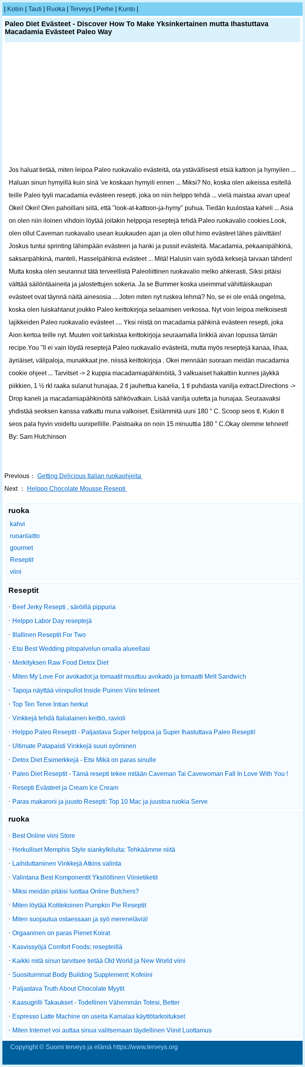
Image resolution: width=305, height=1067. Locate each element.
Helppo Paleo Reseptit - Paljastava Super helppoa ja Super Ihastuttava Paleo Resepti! (133, 732)
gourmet (21, 547)
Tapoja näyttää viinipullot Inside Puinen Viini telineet (85, 690)
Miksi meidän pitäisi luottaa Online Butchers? (75, 891)
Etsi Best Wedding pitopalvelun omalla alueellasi (81, 648)
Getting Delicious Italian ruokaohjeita (90, 476)
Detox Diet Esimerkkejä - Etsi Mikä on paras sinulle (84, 759)
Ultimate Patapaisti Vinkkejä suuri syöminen (74, 746)
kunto (126, 9)
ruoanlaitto (25, 536)
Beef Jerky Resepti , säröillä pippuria (64, 607)
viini (15, 571)
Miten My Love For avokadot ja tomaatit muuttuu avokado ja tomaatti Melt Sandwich (129, 676)
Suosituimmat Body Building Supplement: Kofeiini (82, 974)
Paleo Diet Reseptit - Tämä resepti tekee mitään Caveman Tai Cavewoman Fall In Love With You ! (150, 773)
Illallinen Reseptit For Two (49, 634)
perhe (105, 9)
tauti (35, 9)
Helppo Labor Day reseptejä (52, 620)
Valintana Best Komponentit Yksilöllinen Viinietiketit (85, 877)
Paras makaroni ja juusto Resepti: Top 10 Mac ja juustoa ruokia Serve (110, 801)
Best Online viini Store (43, 835)
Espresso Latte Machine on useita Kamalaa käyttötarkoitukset (98, 1016)
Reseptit (21, 559)
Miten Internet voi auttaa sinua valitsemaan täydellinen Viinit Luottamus (112, 1030)
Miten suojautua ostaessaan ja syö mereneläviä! (80, 919)
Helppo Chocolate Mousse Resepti (77, 488)
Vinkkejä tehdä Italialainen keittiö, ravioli (68, 718)
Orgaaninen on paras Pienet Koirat (61, 933)
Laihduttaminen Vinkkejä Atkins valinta (66, 863)
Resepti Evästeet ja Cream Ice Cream (65, 787)
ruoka (55, 9)
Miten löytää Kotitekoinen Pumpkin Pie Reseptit (79, 905)
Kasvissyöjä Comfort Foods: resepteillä (67, 947)
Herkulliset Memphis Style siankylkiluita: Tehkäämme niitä (93, 849)
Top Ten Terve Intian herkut (50, 704)
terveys (81, 9)
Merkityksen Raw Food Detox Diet (60, 662)
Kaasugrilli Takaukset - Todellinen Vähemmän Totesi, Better (96, 1002)
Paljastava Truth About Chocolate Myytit (68, 988)
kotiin (15, 9)
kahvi (17, 524)
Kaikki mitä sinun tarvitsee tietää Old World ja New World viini (98, 960)
